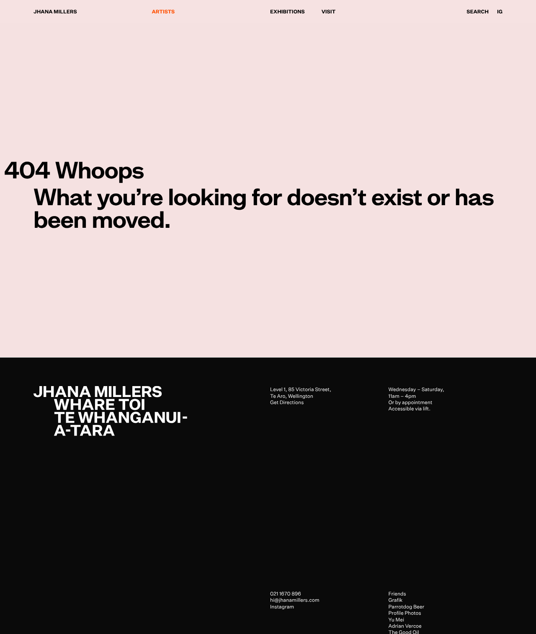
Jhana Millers (55, 11)
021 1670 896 (285, 593)
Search (477, 11)
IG (499, 11)
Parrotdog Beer (407, 606)
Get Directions (287, 402)
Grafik (396, 600)
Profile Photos (405, 613)
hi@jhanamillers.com (295, 600)
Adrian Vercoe (405, 625)
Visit (329, 11)
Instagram (282, 606)
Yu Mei (397, 619)
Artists (163, 11)
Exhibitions (287, 11)
